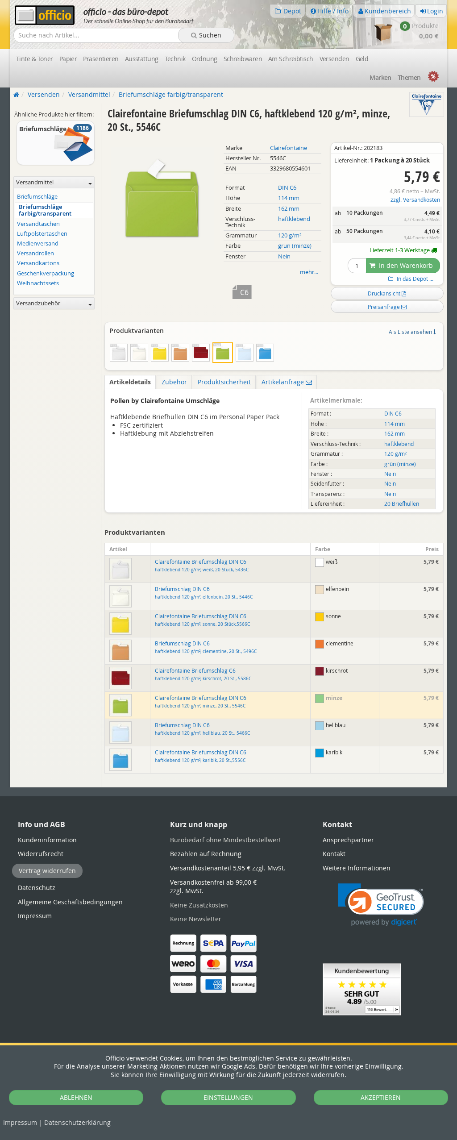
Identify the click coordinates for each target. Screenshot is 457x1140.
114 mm (288, 198)
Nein (284, 256)
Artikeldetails (130, 382)
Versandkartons (38, 263)
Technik (175, 58)
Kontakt (334, 853)
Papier (68, 58)
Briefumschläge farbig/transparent (45, 210)
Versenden (334, 58)
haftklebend (294, 219)
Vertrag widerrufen (47, 870)
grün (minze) (295, 246)
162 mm (288, 208)
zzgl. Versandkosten (415, 199)
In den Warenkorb (405, 265)
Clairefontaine (288, 148)
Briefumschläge (37, 196)
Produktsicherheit (224, 382)
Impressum (20, 1122)
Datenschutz (77, 1122)
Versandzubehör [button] (38, 303)
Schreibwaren (243, 58)
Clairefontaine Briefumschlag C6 (203, 674)
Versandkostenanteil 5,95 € (228, 868)
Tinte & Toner (34, 58)
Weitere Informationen (357, 868)
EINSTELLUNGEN (228, 1097)
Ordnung (204, 58)
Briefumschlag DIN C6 (204, 593)
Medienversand (37, 243)
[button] (381, 905)
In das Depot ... (414, 278)
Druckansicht (385, 293)
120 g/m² (290, 235)
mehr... (309, 272)
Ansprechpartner (348, 840)
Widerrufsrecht (40, 853)
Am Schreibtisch (290, 58)
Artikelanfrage (284, 382)
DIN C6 (287, 187)
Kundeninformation (47, 840)
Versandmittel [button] (35, 182)
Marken (380, 77)
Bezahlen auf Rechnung (205, 853)
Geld (362, 58)
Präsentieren (100, 58)
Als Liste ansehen (411, 331)
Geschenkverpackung (45, 273)
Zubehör (174, 382)
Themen (409, 77)
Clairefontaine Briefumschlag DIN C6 (202, 565)
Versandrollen (35, 253)
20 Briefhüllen (401, 503)
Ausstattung (141, 58)
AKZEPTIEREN (381, 1097)
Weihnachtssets (38, 283)
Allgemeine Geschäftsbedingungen (70, 902)
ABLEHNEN (76, 1097)
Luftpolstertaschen (42, 233)
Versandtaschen (38, 224)
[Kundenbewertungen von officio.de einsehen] (362, 988)
